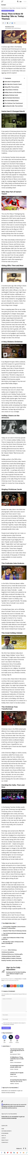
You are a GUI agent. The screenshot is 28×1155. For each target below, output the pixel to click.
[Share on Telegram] (20, 1152)
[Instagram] (17, 1039)
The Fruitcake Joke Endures (12, 98)
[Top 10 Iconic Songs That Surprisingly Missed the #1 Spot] (5, 1051)
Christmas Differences (7, 954)
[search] (18, 1)
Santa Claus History (17, 960)
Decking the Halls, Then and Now (14, 106)
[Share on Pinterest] (11, 1152)
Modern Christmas (16, 958)
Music (19, 1054)
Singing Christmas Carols (11, 95)
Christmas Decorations (7, 952)
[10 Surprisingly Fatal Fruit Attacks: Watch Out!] (5, 1067)
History (12, 10)
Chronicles (5, 10)
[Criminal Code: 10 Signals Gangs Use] (5, 1075)
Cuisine (12, 1069)
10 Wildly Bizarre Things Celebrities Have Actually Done (17, 1059)
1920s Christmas (12, 950)
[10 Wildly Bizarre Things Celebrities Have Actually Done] (5, 1059)
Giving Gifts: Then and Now (11, 87)
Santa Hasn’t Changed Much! (12, 81)
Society (15, 1076)
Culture (12, 1062)
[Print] (12, 23)
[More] (14, 23)
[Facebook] (4, 1039)
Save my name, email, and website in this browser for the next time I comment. (14, 1023)
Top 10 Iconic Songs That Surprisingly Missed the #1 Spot (17, 1050)
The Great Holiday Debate (12, 100)
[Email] (23, 1152)
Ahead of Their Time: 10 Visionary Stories (14, 930)
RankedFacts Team (9, 26)
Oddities (12, 1083)
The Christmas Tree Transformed (14, 103)
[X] (11, 1039)
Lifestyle (16, 1069)
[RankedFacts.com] (2, 1148)
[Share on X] (7, 23)
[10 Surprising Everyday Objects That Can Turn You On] (5, 1082)
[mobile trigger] (2, 2)
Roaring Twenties (6, 960)
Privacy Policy (18, 978)
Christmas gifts (18, 954)
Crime (11, 1076)
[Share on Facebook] (5, 23)
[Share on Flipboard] (7, 1152)
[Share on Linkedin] (14, 1152)
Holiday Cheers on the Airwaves (13, 92)
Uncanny (17, 1083)
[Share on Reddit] (17, 1152)
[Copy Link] (10, 23)
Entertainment (13, 1054)
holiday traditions (6, 958)
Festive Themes (15, 956)
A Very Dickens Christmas (11, 89)
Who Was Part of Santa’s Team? (13, 84)
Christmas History (6, 956)
